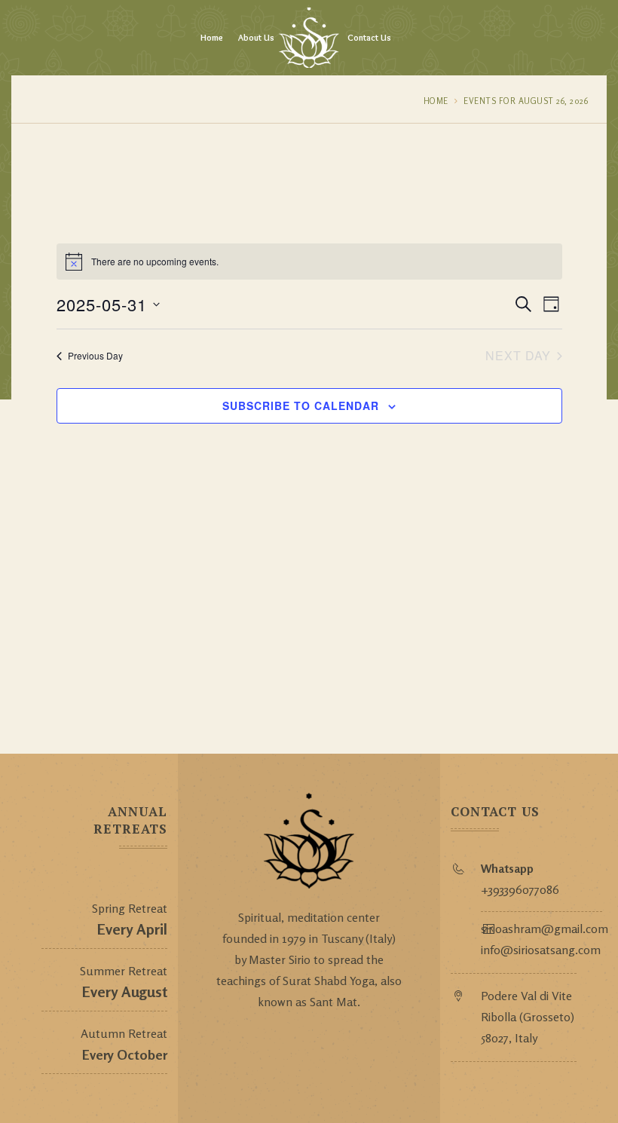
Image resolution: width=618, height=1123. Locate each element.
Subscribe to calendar (300, 405)
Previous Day (95, 355)
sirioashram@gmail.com (544, 928)
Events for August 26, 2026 (526, 101)
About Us (256, 37)
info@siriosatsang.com (541, 949)
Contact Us (369, 37)
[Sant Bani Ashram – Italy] (309, 37)
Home (211, 37)
